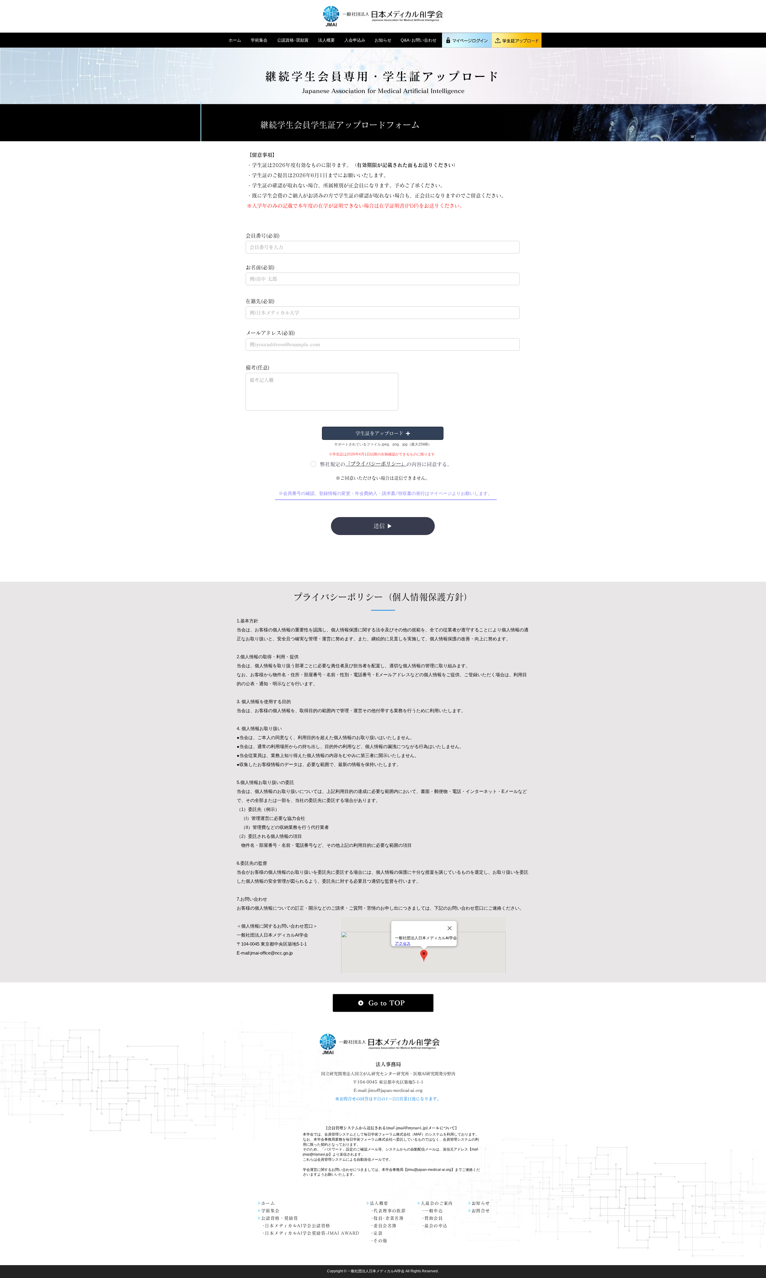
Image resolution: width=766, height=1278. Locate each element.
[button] (259, 40)
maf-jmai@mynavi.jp (406, 1128)
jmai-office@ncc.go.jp (271, 952)
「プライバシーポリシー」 (375, 463)
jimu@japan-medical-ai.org (429, 1170)
